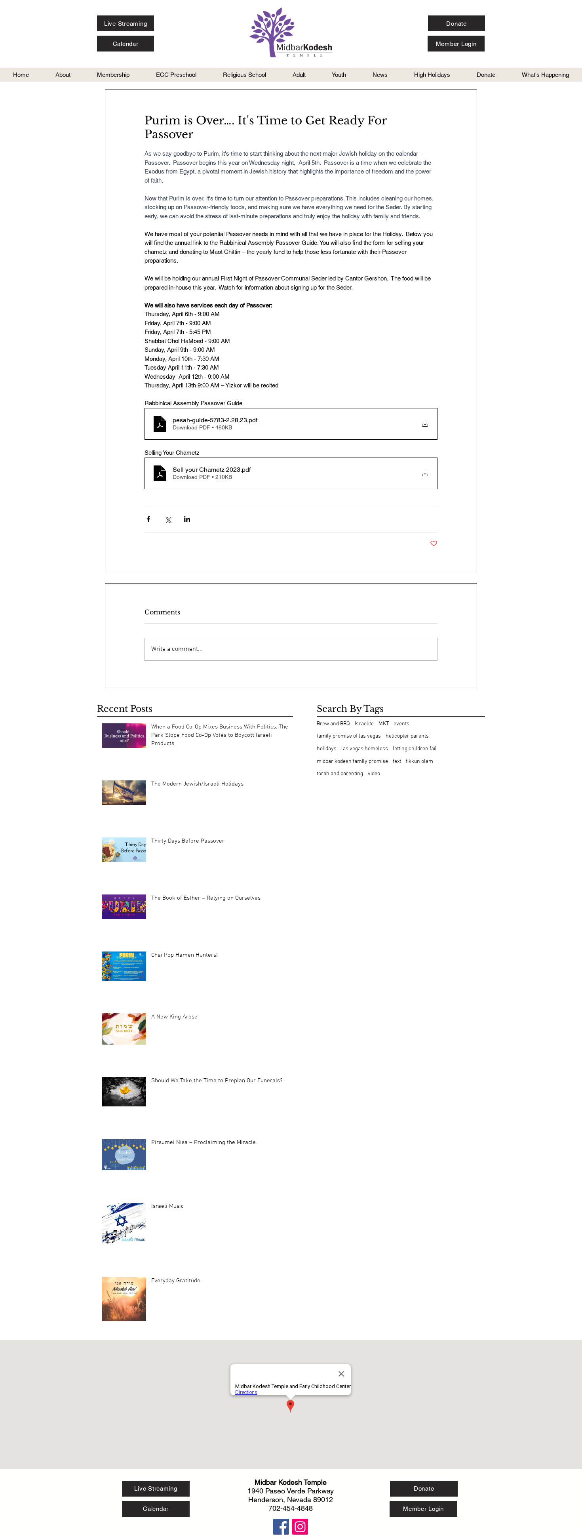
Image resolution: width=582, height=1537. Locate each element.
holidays (327, 749)
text (397, 761)
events (401, 724)
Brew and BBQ (333, 724)
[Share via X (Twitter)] (167, 519)
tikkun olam (419, 761)
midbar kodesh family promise (352, 761)
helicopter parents (407, 736)
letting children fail (415, 749)
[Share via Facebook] (148, 519)
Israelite (364, 724)
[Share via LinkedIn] (187, 519)
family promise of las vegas (349, 736)
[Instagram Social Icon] (300, 1527)
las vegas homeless (364, 749)
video (374, 773)
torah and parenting (340, 773)
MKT (383, 724)
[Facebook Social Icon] (281, 1527)
